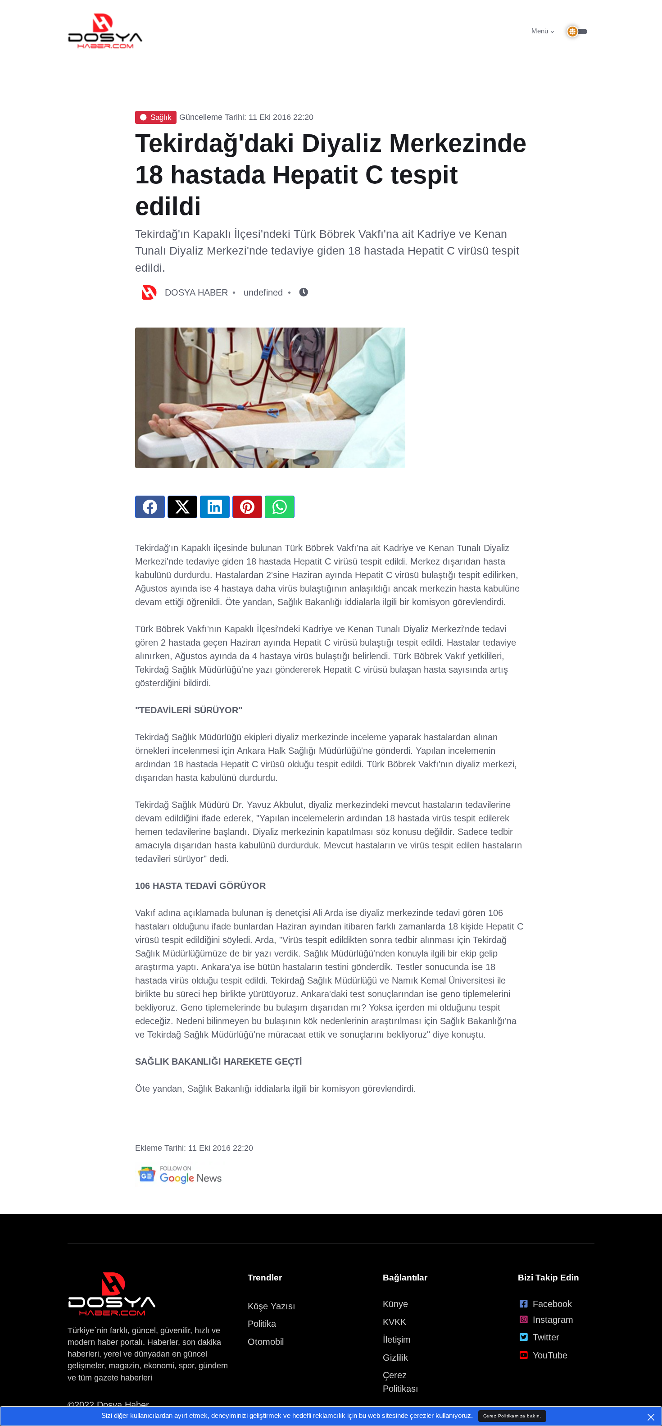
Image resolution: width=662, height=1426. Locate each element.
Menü (539, 31)
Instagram (553, 1320)
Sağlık (161, 117)
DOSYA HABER (196, 292)
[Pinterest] (247, 507)
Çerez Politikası (400, 1382)
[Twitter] (182, 507)
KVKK (394, 1322)
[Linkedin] (215, 507)
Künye (395, 1304)
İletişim (397, 1339)
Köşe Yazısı (271, 1306)
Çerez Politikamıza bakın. (512, 1415)
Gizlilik (395, 1357)
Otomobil (266, 1342)
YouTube (550, 1355)
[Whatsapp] (280, 507)
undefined (263, 292)
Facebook (552, 1304)
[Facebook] (150, 507)
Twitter (546, 1337)
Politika (262, 1324)
